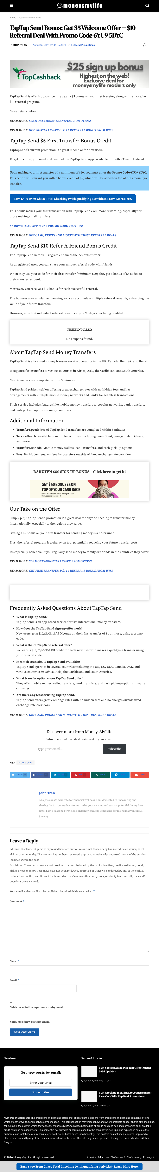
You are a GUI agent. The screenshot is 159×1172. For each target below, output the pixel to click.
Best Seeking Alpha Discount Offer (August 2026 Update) (125, 1069)
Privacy (147, 1157)
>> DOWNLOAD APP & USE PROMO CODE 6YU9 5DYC (47, 226)
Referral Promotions (30, 17)
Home (13, 17)
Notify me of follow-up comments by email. (37, 1007)
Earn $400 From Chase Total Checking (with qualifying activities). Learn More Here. (73, 199)
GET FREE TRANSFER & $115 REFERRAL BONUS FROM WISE (71, 130)
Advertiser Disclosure (110, 1157)
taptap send (25, 762)
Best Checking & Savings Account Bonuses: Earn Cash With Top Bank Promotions (125, 1094)
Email (14, 980)
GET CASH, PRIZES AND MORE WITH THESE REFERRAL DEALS (72, 235)
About (90, 1157)
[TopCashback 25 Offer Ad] (79, 74)
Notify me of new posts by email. (30, 1022)
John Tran (20, 45)
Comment (17, 901)
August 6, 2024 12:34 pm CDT (49, 45)
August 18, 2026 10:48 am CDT (97, 1081)
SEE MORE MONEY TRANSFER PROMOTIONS (60, 121)
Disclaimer (133, 1157)
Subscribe (114, 749)
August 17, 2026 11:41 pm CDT (96, 1106)
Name (14, 961)
